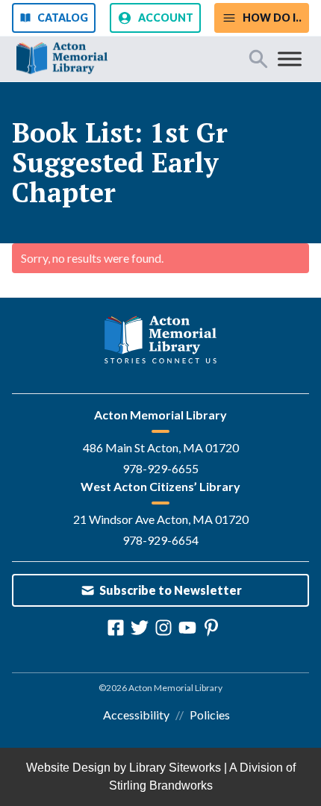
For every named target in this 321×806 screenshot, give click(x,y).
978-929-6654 (160, 540)
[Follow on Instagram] (163, 628)
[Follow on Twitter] (140, 628)
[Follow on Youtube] (187, 628)
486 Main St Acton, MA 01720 (161, 447)
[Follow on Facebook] (116, 628)
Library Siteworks (175, 767)
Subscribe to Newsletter (170, 590)
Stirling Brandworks (161, 785)
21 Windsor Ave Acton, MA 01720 (161, 519)
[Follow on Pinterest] (211, 628)
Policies (210, 714)
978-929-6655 (160, 468)
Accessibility (136, 714)
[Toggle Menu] (290, 58)
